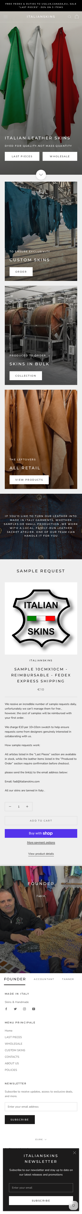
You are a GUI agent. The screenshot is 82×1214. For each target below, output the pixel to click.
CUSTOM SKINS (15, 1050)
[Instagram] (24, 1009)
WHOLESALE (60, 156)
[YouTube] (33, 1009)
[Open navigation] (6, 16)
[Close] (74, 1152)
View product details (41, 854)
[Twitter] (15, 1009)
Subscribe (41, 1200)
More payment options (41, 842)
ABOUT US (12, 1063)
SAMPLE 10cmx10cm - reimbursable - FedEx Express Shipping (41, 675)
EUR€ (39, 1139)
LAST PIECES (22, 156)
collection (25, 375)
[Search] (69, 16)
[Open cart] (76, 17)
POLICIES (11, 1070)
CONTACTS (12, 1057)
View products (29, 479)
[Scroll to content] (41, 175)
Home (8, 1031)
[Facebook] (6, 1009)
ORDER (21, 271)
